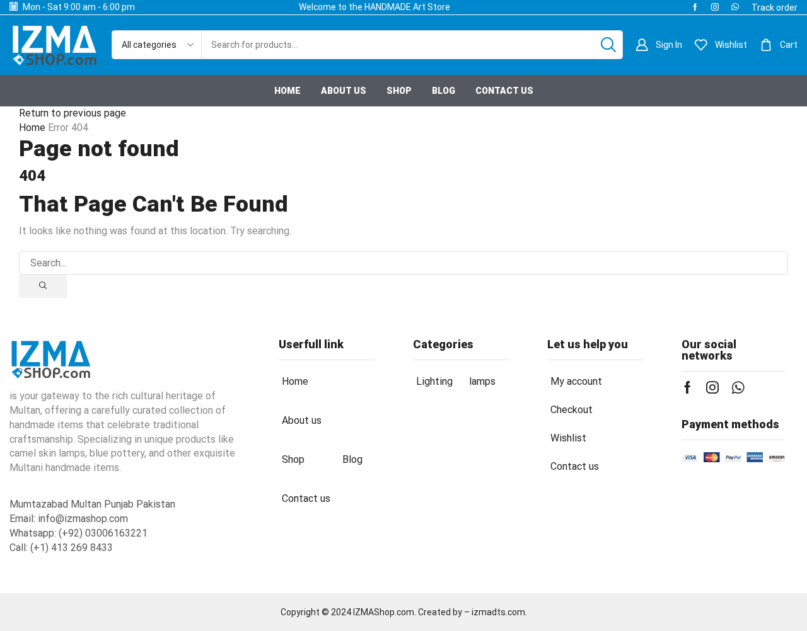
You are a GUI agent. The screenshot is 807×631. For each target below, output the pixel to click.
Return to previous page (72, 113)
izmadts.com (498, 612)
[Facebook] (695, 7)
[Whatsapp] (735, 7)
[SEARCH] (43, 286)
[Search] (608, 45)
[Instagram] (715, 7)
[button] (775, 7)
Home (32, 128)
